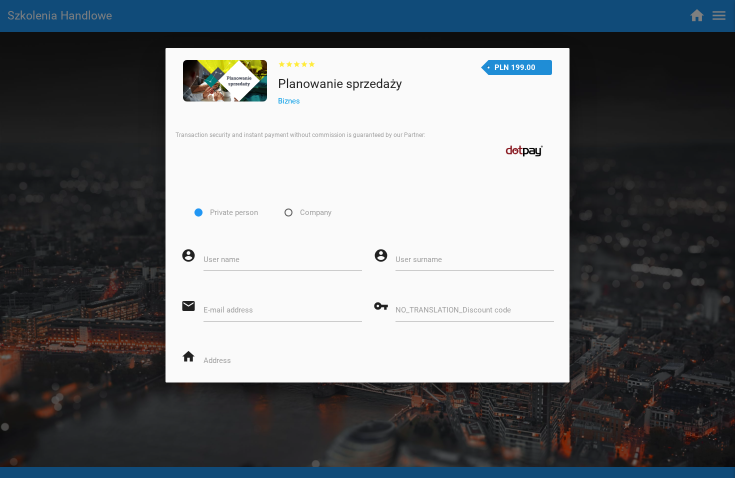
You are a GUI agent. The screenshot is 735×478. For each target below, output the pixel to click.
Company (316, 212)
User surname (419, 259)
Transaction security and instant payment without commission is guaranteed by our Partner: (301, 135)
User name (222, 259)
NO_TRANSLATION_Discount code (453, 310)
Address (217, 360)
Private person (234, 212)
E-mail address (228, 310)
